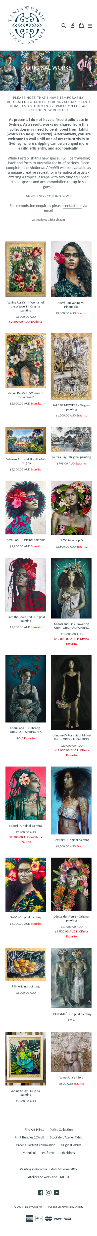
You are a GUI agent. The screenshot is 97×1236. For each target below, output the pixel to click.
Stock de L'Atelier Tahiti (66, 1137)
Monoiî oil (29, 1153)
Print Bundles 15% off (29, 1137)
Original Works (71, 1145)
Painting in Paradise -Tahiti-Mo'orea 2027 (48, 1169)
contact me (72, 206)
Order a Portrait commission (35, 1145)
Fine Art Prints (34, 1130)
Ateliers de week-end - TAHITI (48, 1177)
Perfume (48, 1153)
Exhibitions (67, 1153)
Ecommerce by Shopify (70, 1207)
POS (50, 1207)
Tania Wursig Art (33, 1207)
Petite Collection (61, 1130)
